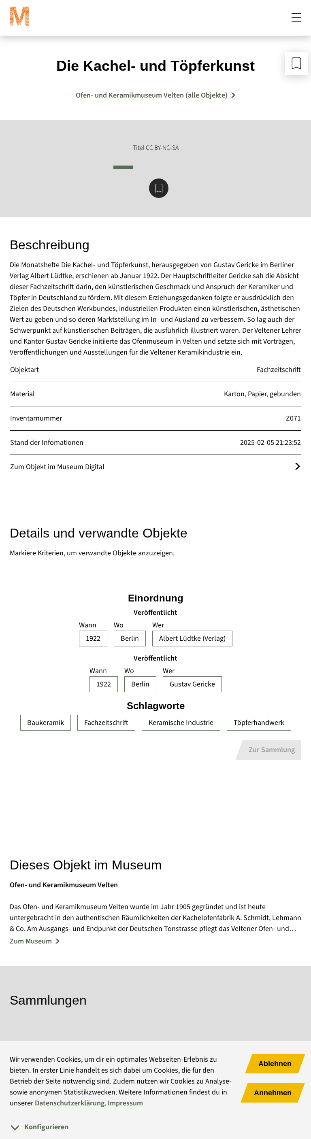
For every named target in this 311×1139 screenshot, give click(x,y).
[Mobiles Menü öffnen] (296, 18)
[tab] (155, 1127)
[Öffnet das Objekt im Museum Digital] (297, 466)
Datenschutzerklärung (69, 1103)
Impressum (125, 1103)
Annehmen (273, 1093)
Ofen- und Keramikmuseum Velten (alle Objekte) (152, 95)
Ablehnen (275, 1064)
